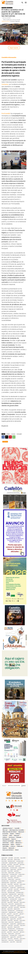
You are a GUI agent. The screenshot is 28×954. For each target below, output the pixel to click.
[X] (6, 437)
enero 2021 (4, 892)
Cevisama (5, 84)
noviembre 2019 (13, 899)
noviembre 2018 (5, 905)
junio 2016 (4, 920)
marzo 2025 (4, 866)
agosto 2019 (13, 900)
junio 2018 (16, 907)
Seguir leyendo (14, 47)
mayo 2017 (15, 913)
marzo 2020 (4, 897)
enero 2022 (11, 885)
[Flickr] (19, 801)
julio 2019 (19, 900)
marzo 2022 (22, 884)
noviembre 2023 (13, 874)
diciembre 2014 (11, 928)
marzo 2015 (9, 927)
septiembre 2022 (5, 882)
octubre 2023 (21, 874)
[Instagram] (12, 801)
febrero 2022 (4, 885)
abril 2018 (4, 908)
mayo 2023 (10, 877)
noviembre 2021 (5, 887)
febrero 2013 (4, 940)
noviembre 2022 (13, 880)
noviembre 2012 (5, 941)
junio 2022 (4, 884)
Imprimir (5, 441)
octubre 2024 (21, 867)
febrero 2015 (16, 927)
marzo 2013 (22, 938)
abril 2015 (4, 927)
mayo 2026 (22, 857)
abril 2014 (22, 932)
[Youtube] (15, 801)
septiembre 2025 (12, 862)
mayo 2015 (22, 925)
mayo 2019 (10, 902)
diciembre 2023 (5, 874)
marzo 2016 (22, 920)
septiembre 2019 (5, 900)
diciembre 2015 (18, 922)
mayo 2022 (10, 884)
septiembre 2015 (20, 923)
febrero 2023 (11, 879)
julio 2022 (19, 882)
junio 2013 (4, 938)
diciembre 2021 (18, 885)
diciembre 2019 (5, 899)
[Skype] (22, 801)
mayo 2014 (15, 932)
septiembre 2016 (5, 918)
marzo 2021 (9, 890)
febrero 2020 (11, 897)
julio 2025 (4, 864)
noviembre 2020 (19, 892)
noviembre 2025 (19, 861)
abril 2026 (4, 859)
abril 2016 (16, 920)
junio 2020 (9, 895)
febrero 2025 (11, 866)
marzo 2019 (22, 902)
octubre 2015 (13, 923)
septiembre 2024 (5, 869)
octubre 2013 (21, 935)
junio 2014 (9, 932)
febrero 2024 (11, 872)
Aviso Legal (17, 951)
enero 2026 (4, 861)
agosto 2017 (20, 912)
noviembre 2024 (13, 867)
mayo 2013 (10, 938)
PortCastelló (6, 113)
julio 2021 (10, 889)
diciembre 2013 (5, 935)
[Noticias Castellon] (7, 2)
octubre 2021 (13, 887)
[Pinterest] (10, 437)
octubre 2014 (4, 930)
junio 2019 (4, 902)
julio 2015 (10, 925)
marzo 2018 (9, 908)
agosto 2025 (20, 862)
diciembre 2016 (5, 917)
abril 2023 (16, 877)
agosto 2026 (4, 857)
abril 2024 (16, 871)
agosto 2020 (20, 894)
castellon (8, 434)
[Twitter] (9, 801)
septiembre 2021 (20, 887)
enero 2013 (11, 940)
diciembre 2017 (11, 910)
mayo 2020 (16, 895)
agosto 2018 (4, 907)
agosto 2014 (20, 930)
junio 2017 (9, 913)
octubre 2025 (4, 862)
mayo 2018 (22, 907)
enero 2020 (18, 897)
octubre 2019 (21, 899)
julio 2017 (4, 913)
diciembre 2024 (5, 867)
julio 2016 (19, 918)
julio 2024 (19, 869)
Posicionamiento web (21, 952)
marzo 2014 (4, 933)
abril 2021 (4, 890)
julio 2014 (4, 932)
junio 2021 (16, 889)
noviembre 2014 (19, 928)
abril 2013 (16, 938)
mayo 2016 (10, 920)
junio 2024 (4, 871)
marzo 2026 (10, 859)
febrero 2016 (4, 922)
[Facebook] (3, 437)
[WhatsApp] (13, 437)
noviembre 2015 (5, 923)
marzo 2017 (4, 915)
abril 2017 (22, 913)
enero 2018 (4, 910)
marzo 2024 (4, 872)
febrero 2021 (16, 890)
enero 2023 (18, 879)
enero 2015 (4, 928)
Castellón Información (9, 57)
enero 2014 (17, 933)
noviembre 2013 (13, 935)
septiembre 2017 (12, 912)
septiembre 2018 (20, 905)
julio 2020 (4, 895)
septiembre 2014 (12, 930)
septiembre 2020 (12, 894)
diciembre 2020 (11, 892)
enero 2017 (17, 915)
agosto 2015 (4, 925)
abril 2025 (22, 864)
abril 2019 (16, 902)
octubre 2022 (21, 880)
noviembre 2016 (13, 917)
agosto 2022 (13, 882)
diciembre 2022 (5, 880)
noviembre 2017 (19, 910)
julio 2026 (10, 857)
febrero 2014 (11, 933)
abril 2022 (16, 884)
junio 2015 (16, 925)
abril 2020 (22, 895)
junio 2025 (9, 864)
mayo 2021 (22, 889)
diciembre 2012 (18, 940)
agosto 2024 (13, 869)
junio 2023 (4, 877)
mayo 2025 (15, 864)
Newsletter (9, 7)
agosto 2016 (13, 918)
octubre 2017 (4, 912)
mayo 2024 (10, 871)
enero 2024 (18, 872)
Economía (4, 7)
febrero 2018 (16, 908)
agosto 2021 (4, 889)
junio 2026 (16, 857)
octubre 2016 (21, 917)
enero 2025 (17, 866)
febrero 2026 (17, 859)
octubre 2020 (4, 894)
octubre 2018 (13, 905)
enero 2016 (11, 922)
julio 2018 (10, 907)
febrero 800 (19, 941)
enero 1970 (12, 941)
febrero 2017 (11, 915)
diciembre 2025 (11, 861)
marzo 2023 (4, 879)
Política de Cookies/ (11, 952)
